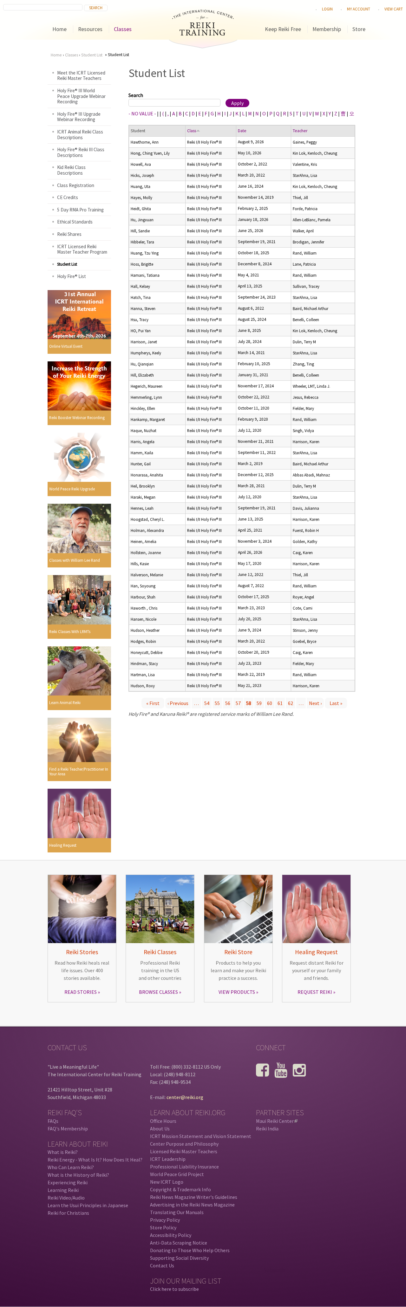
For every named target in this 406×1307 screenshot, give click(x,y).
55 (217, 703)
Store (358, 29)
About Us (160, 1128)
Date (242, 130)
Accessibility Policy (170, 1235)
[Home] (203, 33)
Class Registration (75, 185)
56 (227, 703)
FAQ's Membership (68, 1128)
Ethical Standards (75, 222)
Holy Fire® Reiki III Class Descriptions (80, 152)
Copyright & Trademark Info (180, 1189)
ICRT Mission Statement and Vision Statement (200, 1136)
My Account (358, 8)
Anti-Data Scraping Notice (178, 1242)
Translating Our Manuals (177, 1212)
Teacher (300, 130)
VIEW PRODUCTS (237, 992)
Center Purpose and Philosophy (184, 1144)
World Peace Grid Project (177, 1174)
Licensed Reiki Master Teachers (183, 1151)
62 (290, 703)
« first (153, 703)
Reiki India (267, 1128)
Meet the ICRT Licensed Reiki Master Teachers (81, 75)
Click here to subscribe (174, 1289)
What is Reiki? (63, 1152)
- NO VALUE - (142, 113)
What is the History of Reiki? (78, 1175)
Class (191, 130)
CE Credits (67, 197)
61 (280, 703)
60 (269, 703)
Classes (123, 29)
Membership (326, 29)
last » (336, 703)
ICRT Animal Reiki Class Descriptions (80, 134)
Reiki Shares (69, 234)
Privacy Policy (165, 1220)
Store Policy (163, 1227)
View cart (393, 8)
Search (135, 95)
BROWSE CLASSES (158, 992)
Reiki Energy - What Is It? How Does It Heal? (95, 1159)
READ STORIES (80, 992)
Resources (90, 29)
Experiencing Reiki (68, 1182)
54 (206, 703)
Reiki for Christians (68, 1213)
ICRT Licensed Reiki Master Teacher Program (82, 249)
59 (259, 703)
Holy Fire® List (71, 276)
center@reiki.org (185, 1097)
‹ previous (177, 703)
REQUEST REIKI (315, 992)
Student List (91, 55)
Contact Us (162, 1265)
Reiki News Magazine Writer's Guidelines (193, 1197)
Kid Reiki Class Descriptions (71, 170)
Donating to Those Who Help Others (190, 1250)
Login (327, 8)
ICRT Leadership (168, 1159)
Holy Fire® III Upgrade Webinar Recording (79, 117)
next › (315, 703)
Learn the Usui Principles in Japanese (88, 1205)
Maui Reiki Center (276, 1121)
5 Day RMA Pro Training (80, 210)
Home (59, 29)
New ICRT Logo (166, 1182)
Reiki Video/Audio (66, 1197)
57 (238, 703)
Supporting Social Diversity (179, 1258)
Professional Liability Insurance (184, 1166)
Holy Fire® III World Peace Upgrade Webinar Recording (81, 96)
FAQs (53, 1121)
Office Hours (163, 1121)
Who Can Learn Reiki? (71, 1167)
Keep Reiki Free (283, 29)
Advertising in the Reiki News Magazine (192, 1204)
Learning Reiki (63, 1190)
